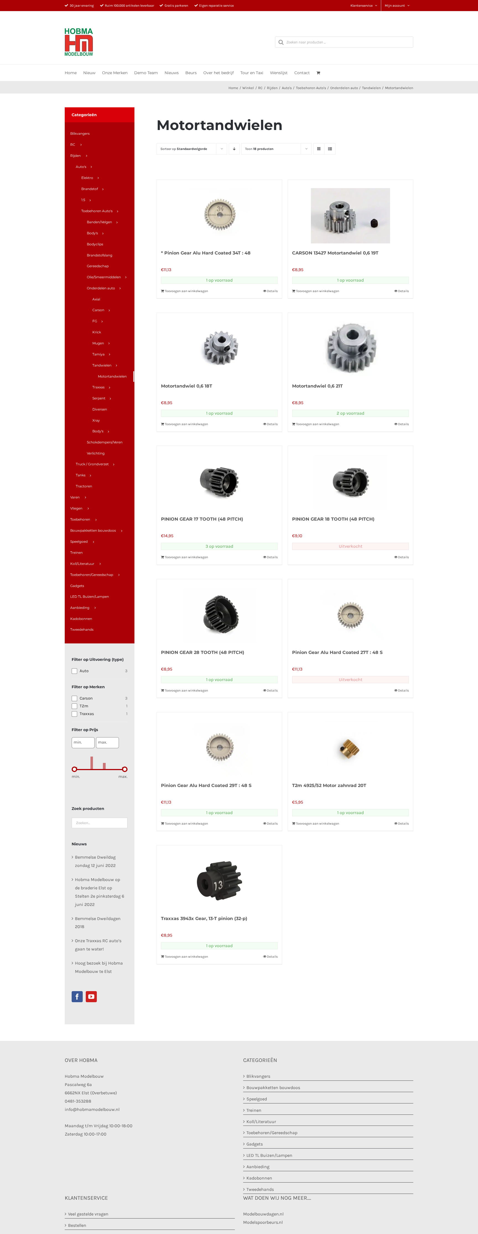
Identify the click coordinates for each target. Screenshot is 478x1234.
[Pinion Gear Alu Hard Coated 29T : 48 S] (219, 744)
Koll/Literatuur (261, 1121)
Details (272, 291)
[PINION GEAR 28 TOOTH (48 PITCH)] (219, 611)
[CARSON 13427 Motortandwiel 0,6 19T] (350, 211)
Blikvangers (258, 1076)
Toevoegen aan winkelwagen (186, 291)
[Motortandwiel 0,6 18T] (219, 344)
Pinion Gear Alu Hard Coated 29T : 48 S (206, 785)
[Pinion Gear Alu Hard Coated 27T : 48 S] (350, 611)
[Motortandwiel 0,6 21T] (350, 344)
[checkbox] (100, 671)
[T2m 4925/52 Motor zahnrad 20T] (350, 744)
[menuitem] (99, 133)
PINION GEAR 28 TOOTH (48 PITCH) (202, 652)
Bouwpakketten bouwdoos (273, 1087)
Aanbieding (257, 1166)
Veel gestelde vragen (88, 1214)
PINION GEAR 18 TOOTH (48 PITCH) (333, 519)
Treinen (253, 1110)
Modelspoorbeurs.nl (263, 1222)
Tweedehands (260, 1189)
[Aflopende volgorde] (234, 149)
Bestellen (77, 1225)
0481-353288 (78, 1101)
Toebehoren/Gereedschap (271, 1132)
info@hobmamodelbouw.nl (92, 1109)
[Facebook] (77, 996)
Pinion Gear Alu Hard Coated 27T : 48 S (337, 652)
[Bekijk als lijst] (329, 149)
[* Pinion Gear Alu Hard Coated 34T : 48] (219, 211)
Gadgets (254, 1144)
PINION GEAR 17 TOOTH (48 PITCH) (202, 519)
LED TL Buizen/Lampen (269, 1155)
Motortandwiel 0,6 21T (317, 386)
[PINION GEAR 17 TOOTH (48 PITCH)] (219, 478)
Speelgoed (256, 1098)
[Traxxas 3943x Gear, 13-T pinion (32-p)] (219, 877)
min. (78, 742)
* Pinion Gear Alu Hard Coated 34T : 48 (206, 253)
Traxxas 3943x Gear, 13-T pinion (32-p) (204, 918)
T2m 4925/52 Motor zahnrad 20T (329, 785)
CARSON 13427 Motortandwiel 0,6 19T (335, 253)
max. (102, 742)
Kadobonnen (259, 1178)
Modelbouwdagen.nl (263, 1214)
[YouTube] (91, 996)
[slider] (74, 769)
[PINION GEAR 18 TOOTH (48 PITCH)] (350, 478)
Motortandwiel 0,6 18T (186, 386)
